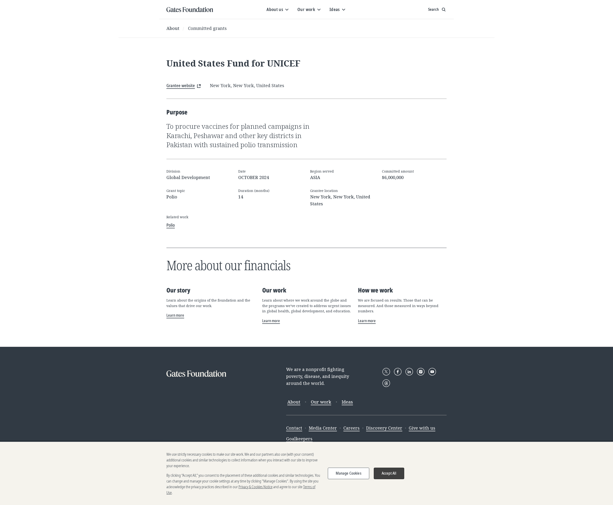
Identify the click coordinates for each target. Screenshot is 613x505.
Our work (321, 402)
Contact (294, 428)
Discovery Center (384, 428)
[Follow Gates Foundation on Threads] (386, 383)
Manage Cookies (348, 473)
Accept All (389, 473)
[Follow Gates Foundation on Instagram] (420, 371)
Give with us (422, 428)
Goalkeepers (299, 439)
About (172, 28)
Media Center (323, 428)
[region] (306, 473)
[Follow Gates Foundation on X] (386, 371)
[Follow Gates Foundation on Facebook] (397, 371)
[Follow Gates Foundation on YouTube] (432, 371)
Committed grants (207, 28)
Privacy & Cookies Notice (255, 486)
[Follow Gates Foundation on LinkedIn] (409, 371)
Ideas (347, 402)
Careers (351, 428)
